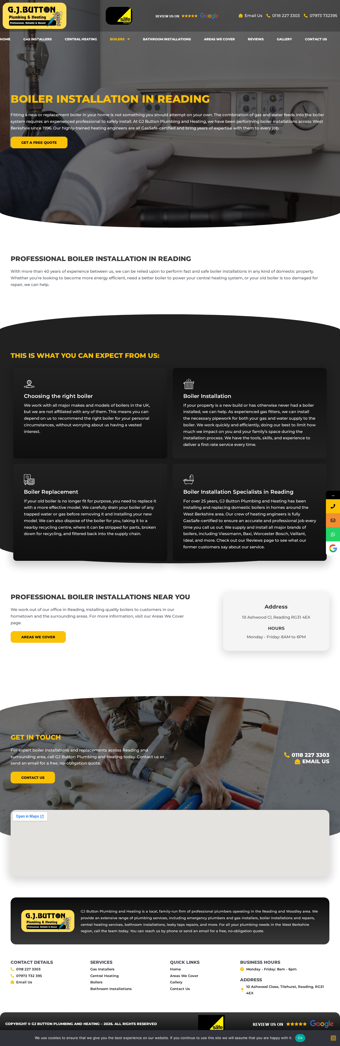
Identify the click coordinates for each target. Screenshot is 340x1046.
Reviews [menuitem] (256, 39)
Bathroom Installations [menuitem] (167, 39)
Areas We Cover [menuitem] (219, 39)
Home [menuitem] (5, 39)
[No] (333, 1038)
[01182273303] (333, 506)
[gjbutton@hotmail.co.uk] (333, 520)
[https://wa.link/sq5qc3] (333, 534)
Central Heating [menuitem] (81, 39)
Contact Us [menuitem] (316, 39)
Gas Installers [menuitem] (37, 39)
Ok (300, 1038)
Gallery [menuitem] (284, 39)
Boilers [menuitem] (117, 39)
